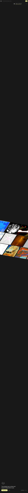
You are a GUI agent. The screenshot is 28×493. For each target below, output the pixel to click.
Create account (4, 490)
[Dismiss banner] (26, 3)
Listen (9, 490)
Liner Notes (22, 490)
